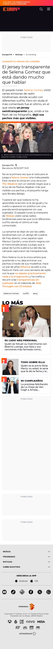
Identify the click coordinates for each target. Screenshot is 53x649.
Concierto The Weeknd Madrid (16, 2)
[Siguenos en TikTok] (13, 593)
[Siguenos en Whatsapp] (48, 593)
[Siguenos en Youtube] (4, 593)
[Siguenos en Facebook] (31, 593)
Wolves (10, 216)
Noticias (19, 54)
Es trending (31, 54)
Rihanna (25, 267)
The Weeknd (9, 184)
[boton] (38, 551)
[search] (41, 9)
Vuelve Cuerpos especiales (14, 4)
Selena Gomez (33, 90)
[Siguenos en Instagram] (22, 593)
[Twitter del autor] (16, 165)
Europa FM (7, 54)
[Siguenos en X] (40, 593)
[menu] (48, 8)
